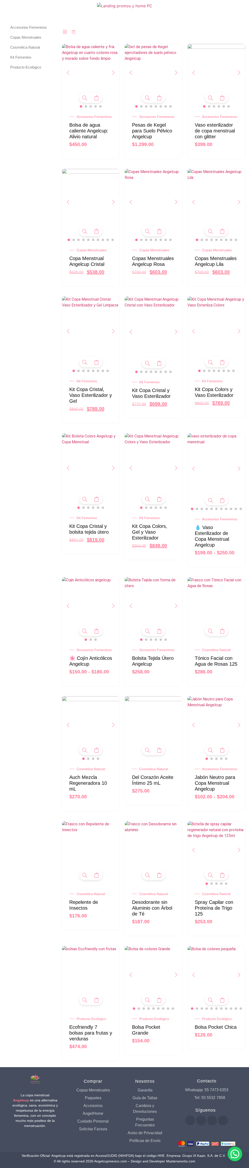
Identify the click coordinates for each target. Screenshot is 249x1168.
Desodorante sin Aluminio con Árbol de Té (152, 907)
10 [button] (112, 240)
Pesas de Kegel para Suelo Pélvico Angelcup (152, 130)
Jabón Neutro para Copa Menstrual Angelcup (215, 783)
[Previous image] (68, 72)
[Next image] (113, 72)
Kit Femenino (87, 381)
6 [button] (161, 106)
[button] (235, 1154)
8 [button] (170, 106)
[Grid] (65, 32)
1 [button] (81, 106)
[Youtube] (201, 1120)
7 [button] (165, 106)
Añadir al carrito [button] (222, 631)
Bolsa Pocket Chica (216, 1027)
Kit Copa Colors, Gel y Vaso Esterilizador (149, 531)
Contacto (206, 1081)
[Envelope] (223, 1120)
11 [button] (241, 509)
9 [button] (108, 240)
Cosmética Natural (216, 650)
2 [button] (86, 106)
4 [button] (95, 106)
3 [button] (90, 106)
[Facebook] (190, 1120)
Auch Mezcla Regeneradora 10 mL (88, 783)
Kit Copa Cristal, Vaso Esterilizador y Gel (90, 395)
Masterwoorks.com (180, 1161)
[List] (73, 32)
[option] (91, 73)
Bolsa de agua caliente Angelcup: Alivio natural (88, 130)
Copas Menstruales (92, 250)
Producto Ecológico (91, 1018)
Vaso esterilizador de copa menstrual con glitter (215, 130)
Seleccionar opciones (96, 98)
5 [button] (100, 106)
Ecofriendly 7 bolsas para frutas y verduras (90, 1032)
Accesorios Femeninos (94, 116)
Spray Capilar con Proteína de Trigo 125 (214, 907)
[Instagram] (212, 1120)
